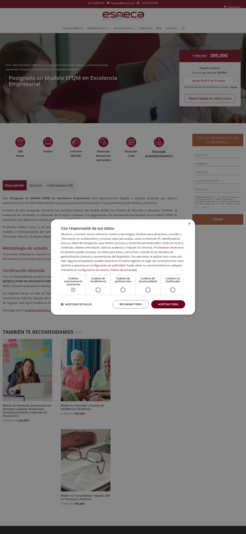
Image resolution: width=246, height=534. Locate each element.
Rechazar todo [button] (131, 304)
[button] (76, 304)
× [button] (189, 223)
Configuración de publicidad (107, 265)
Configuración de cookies (93, 270)
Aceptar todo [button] (168, 304)
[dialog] (123, 267)
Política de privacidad (123, 270)
